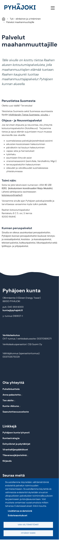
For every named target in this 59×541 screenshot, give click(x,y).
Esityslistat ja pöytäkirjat (16, 443)
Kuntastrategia (11, 438)
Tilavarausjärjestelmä (15, 455)
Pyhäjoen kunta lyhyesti (16, 432)
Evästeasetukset (17, 515)
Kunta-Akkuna (11, 406)
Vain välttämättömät (28, 524)
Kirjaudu (7, 460)
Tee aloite (8, 400)
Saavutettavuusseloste (16, 411)
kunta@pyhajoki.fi (13, 310)
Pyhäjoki (3, 19)
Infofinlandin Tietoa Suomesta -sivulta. (28, 114)
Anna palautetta (12, 394)
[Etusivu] (21, 7)
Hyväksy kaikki (28, 533)
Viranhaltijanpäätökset (15, 449)
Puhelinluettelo (11, 389)
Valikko (53, 8)
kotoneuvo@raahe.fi (12, 195)
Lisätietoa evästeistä (20, 510)
